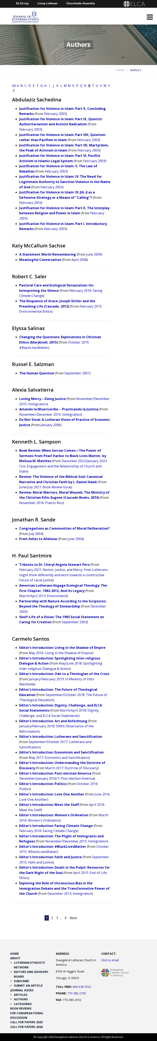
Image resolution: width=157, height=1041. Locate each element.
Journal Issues (22, 990)
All (13, 85)
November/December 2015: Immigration (50, 414)
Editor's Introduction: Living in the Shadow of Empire (62, 647)
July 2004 (35, 533)
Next (73, 918)
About (15, 958)
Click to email (110, 960)
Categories (23, 1004)
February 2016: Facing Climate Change (48, 831)
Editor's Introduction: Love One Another (51, 794)
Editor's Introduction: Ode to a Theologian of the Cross (64, 674)
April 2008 (79, 259)
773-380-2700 (76, 993)
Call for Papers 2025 (26, 1022)
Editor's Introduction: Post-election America (55, 773)
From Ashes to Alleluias (38, 539)
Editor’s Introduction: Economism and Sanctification (61, 752)
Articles (20, 995)
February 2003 (55, 113)
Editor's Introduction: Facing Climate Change (56, 825)
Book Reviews (20, 1008)
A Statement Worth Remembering (47, 254)
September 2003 (74, 622)
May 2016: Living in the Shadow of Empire (60, 653)
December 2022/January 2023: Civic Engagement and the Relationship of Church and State (63, 466)
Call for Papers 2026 (26, 1027)
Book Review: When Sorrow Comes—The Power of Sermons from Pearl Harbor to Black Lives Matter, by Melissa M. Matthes (62, 455)
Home (120, 70)
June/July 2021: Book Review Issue (45, 487)
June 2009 (93, 254)
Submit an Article (28, 985)
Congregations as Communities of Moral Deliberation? (64, 528)
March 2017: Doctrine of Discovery (71, 768)
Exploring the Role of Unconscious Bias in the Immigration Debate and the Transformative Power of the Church (64, 888)
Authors (21, 999)
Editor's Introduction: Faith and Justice (50, 857)
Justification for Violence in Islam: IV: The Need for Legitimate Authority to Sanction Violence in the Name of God (64, 181)
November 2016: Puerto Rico (41, 503)
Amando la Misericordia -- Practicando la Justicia (59, 409)
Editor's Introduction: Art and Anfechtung (53, 721)
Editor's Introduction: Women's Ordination (53, 815)
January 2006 (50, 425)
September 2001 (77, 373)
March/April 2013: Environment (43, 596)
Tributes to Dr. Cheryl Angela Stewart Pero (54, 564)
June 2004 (75, 539)
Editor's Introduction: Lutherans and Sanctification (60, 736)
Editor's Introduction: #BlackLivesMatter (52, 846)
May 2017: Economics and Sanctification (59, 757)
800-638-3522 (82, 987)
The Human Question (36, 373)
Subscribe (21, 981)
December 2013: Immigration (69, 893)
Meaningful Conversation (40, 259)
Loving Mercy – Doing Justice (42, 398)
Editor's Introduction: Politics (43, 784)
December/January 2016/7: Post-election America (56, 778)
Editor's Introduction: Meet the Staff (49, 804)
